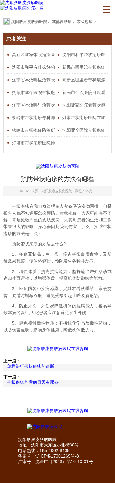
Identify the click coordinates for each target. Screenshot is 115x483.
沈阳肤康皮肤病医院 (29, 21)
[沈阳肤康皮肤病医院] (22, 3)
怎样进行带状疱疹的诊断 (30, 366)
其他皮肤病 (62, 21)
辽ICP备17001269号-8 (57, 456)
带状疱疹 (85, 21)
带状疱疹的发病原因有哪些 (33, 382)
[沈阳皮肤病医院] (57, 427)
